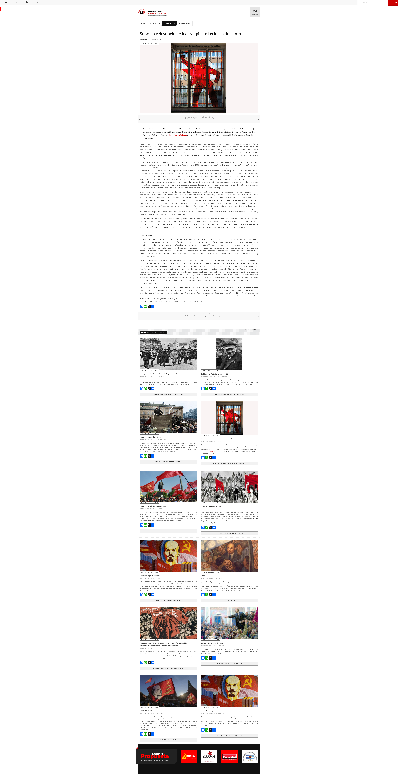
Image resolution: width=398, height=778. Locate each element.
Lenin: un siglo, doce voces (152, 332)
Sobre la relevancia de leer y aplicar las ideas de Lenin (190, 33)
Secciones (155, 23)
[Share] (199, 306)
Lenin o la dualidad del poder (212, 506)
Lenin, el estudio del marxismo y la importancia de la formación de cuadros (167, 374)
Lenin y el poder (146, 711)
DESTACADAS (184, 23)
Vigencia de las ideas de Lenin (212, 643)
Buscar (394, 3)
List (255, 329)
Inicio (143, 23)
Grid (248, 329)
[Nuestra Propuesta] (153, 12)
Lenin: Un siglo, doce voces (211, 711)
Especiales (169, 23)
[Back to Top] (2, 776)
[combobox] (372, 2)
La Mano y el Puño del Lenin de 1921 (214, 374)
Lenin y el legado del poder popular (153, 506)
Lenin (203, 576)
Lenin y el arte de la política (150, 437)
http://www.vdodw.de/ (178, 135)
